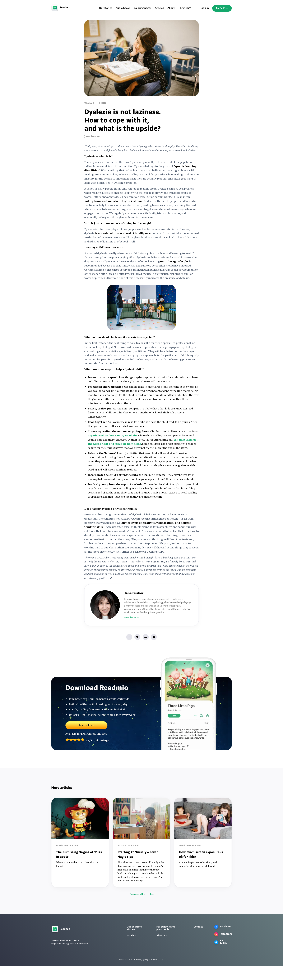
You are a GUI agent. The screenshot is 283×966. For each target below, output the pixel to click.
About (171, 8)
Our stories (105, 8)
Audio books (123, 8)
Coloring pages (142, 8)
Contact (198, 927)
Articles (159, 8)
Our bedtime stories (134, 928)
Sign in (205, 8)
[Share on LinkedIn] (146, 637)
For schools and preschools (165, 928)
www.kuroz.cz (131, 617)
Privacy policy (142, 959)
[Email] (154, 637)
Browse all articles (141, 894)
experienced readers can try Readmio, (113, 435)
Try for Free (222, 8)
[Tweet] (137, 637)
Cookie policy (157, 959)
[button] (185, 8)
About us (161, 935)
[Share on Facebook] (129, 637)
